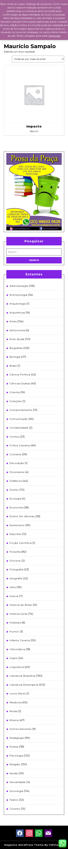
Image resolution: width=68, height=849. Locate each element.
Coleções (15, 401)
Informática (17, 649)
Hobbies (15, 622)
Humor (14, 631)
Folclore (15, 560)
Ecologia (15, 498)
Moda (13, 711)
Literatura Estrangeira (23, 684)
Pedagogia (16, 737)
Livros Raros (17, 693)
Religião (14, 764)
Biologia (14, 356)
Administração (18, 285)
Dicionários (16, 472)
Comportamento (20, 410)
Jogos (13, 658)
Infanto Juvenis (19, 640)
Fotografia (16, 569)
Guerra (14, 596)
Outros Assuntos (20, 728)
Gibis (12, 587)
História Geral (18, 613)
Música (14, 720)
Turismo (14, 808)
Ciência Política (19, 374)
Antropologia (18, 294)
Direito (14, 489)
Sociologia (16, 791)
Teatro (13, 799)
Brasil (13, 365)
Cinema (14, 392)
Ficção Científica (20, 542)
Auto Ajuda (16, 339)
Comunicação (18, 418)
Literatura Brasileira (22, 675)
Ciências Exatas (19, 383)
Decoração (16, 463)
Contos (14, 436)
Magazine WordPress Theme (24, 844)
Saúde (13, 773)
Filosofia (15, 551)
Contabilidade (18, 427)
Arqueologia (17, 303)
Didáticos (15, 480)
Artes (13, 321)
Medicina (15, 702)
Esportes (15, 534)
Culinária (15, 454)
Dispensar (55, 35)
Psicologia (16, 755)
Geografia (15, 578)
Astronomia (17, 330)
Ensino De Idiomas (21, 516)
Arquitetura (17, 312)
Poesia (13, 746)
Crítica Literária (19, 445)
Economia (16, 507)
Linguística (16, 667)
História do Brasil (20, 604)
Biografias (16, 348)
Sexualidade (17, 782)
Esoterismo (17, 525)
